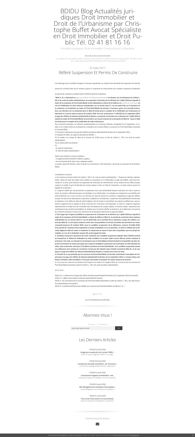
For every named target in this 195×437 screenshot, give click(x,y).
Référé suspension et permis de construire (98, 72)
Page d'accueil (137, 59)
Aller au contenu (7, 2)
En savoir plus (135, 435)
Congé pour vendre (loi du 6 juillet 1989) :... (97, 352)
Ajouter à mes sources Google (97, 55)
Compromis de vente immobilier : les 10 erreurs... (97, 364)
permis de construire (130, 103)
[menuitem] (93, 59)
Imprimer (98, 294)
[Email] (97, 424)
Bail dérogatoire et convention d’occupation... (97, 387)
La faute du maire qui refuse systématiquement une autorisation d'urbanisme (100, 61)
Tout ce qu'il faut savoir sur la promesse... (97, 398)
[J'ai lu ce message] (193, 435)
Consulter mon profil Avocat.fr (98, 418)
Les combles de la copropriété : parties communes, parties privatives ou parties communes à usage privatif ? (93, 59)
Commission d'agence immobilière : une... (97, 375)
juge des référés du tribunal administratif (92, 97)
